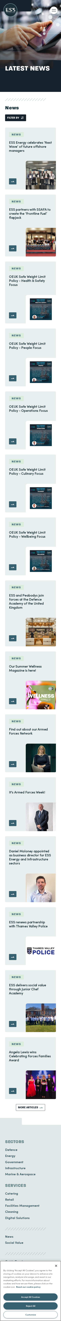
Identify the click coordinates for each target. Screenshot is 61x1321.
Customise (30, 1314)
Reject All (30, 1305)
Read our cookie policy (28, 1286)
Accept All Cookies (30, 1296)
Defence (11, 1150)
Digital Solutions (17, 1218)
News (9, 1236)
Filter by (13, 117)
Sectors (14, 1141)
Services (15, 1185)
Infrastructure (15, 1168)
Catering (11, 1193)
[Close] (56, 1266)
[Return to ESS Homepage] (10, 10)
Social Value (14, 1242)
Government (14, 1162)
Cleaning (11, 1211)
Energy (10, 1156)
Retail (9, 1199)
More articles (28, 1107)
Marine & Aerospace (20, 1174)
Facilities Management (22, 1205)
